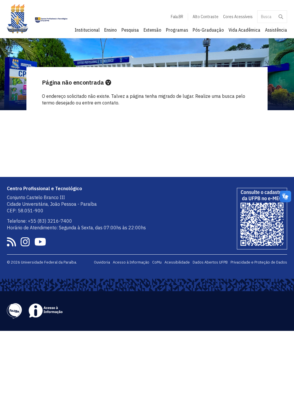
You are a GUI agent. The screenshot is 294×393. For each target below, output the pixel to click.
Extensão (152, 30)
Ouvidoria (102, 262)
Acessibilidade (177, 262)
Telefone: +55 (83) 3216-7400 (39, 221)
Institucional (87, 30)
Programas (177, 30)
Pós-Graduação (208, 30)
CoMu (157, 262)
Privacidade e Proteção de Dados (259, 262)
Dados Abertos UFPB (210, 262)
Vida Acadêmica (244, 30)
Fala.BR (177, 16)
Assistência (276, 30)
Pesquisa (130, 30)
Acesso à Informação (131, 262)
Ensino (110, 30)
